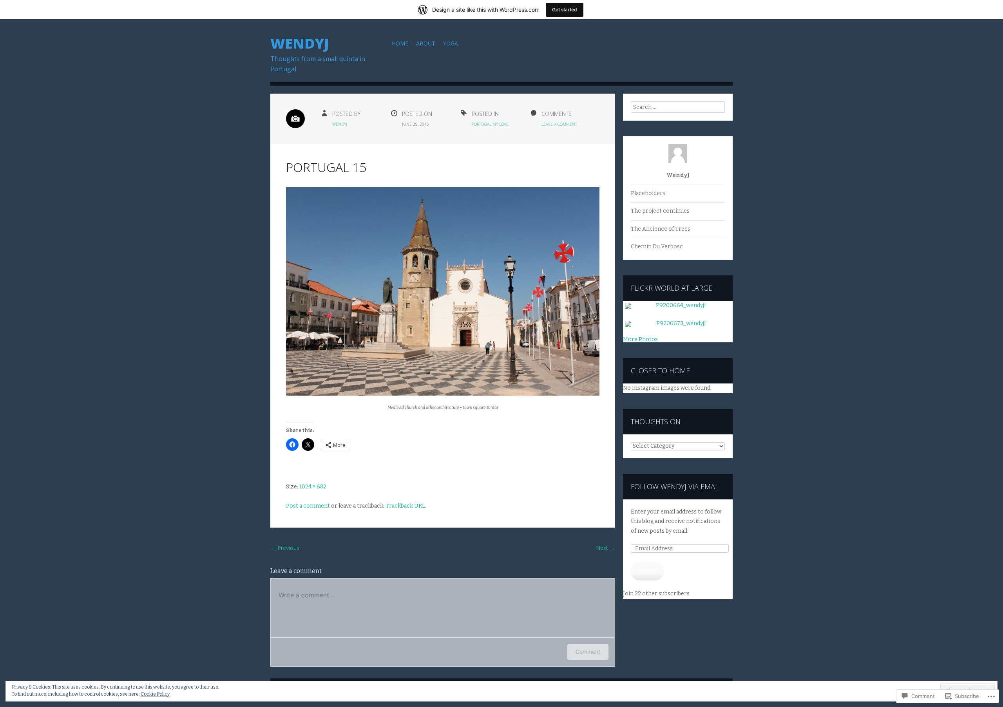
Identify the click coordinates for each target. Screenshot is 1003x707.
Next (605, 547)
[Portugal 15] (442, 394)
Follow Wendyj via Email (676, 486)
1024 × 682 (312, 486)
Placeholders (648, 193)
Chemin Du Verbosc (657, 246)
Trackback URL (405, 506)
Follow (647, 571)
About (425, 43)
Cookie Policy (155, 694)
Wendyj (299, 43)
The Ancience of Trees (660, 229)
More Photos (640, 339)
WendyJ (339, 124)
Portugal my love (490, 124)
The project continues (660, 211)
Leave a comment (559, 124)
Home (400, 43)
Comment (588, 651)
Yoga (450, 43)
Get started (564, 10)
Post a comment (308, 506)
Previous (284, 547)
